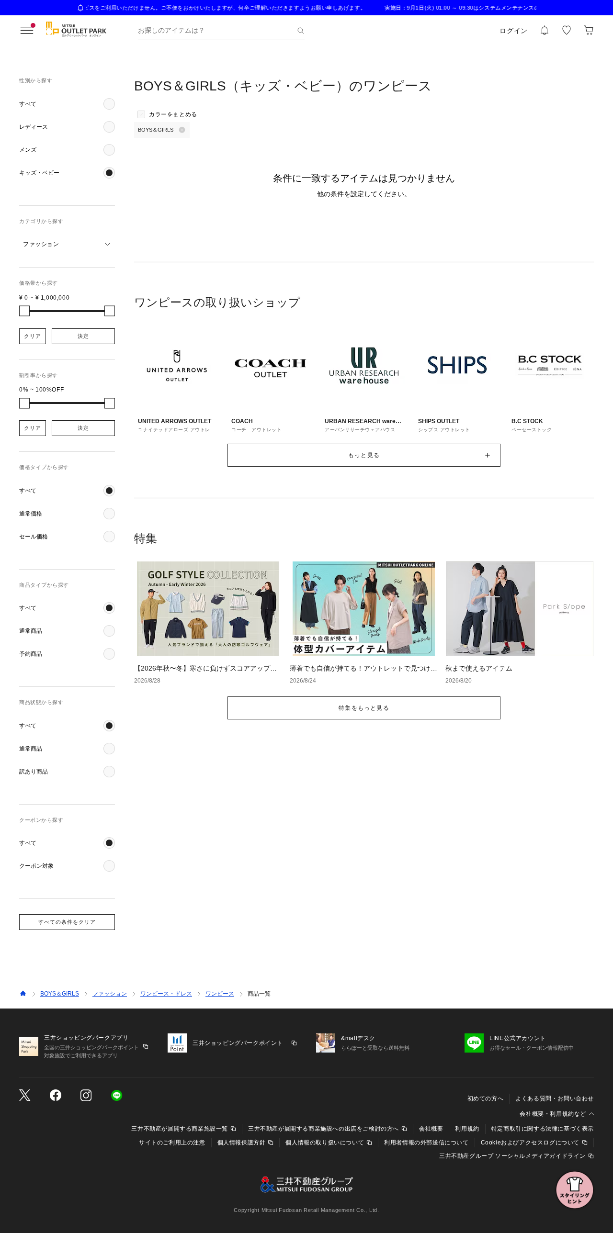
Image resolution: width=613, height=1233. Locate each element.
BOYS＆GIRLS (59, 993)
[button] (67, 103)
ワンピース (219, 993)
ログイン (513, 30)
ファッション (109, 993)
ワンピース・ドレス (166, 993)
